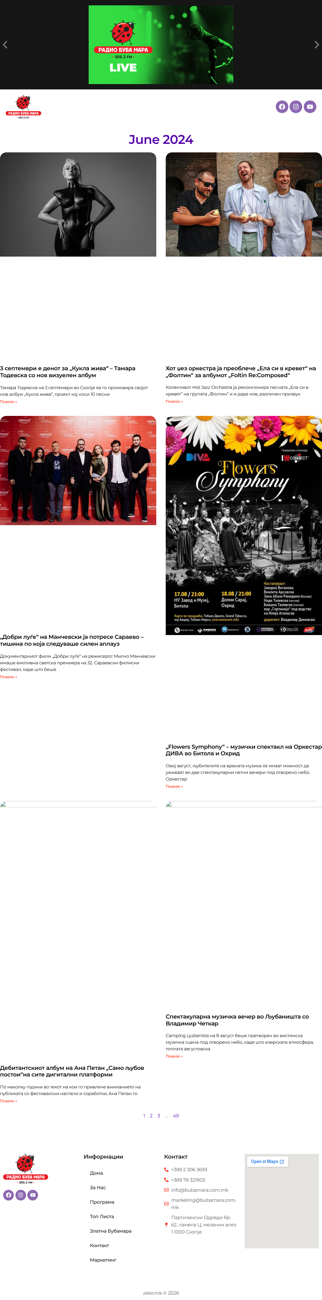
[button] (5, 45)
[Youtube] (310, 106)
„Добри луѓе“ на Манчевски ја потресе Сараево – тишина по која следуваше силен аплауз (71, 640)
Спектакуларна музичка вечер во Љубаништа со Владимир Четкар (237, 1020)
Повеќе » (8, 402)
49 (176, 1116)
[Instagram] (296, 106)
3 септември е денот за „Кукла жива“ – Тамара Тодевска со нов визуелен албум (67, 372)
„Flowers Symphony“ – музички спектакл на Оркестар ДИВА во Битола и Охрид (244, 750)
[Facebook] (282, 106)
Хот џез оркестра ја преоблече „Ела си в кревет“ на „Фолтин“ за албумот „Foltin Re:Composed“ (241, 372)
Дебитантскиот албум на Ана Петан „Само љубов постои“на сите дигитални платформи (72, 1071)
